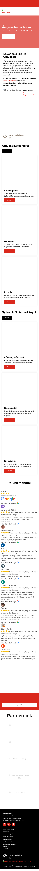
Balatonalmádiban (9, 81)
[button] (35, 11)
